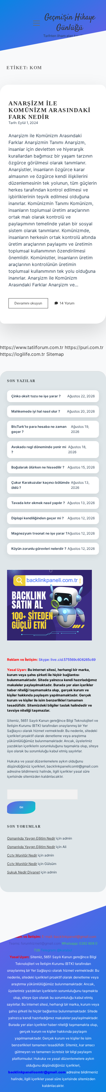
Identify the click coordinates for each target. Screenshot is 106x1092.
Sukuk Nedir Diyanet (23, 872)
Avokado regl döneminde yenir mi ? (38, 449)
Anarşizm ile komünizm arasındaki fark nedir (49, 110)
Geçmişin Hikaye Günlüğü (69, 23)
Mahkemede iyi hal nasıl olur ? (35, 411)
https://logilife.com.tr (22, 354)
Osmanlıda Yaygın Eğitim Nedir (31, 838)
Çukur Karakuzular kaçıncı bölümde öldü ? (40, 485)
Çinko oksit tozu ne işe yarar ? (36, 396)
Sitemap (55, 354)
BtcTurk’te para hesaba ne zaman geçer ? (38, 429)
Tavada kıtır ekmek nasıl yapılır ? (38, 503)
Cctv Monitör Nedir (22, 855)
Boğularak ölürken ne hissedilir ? (37, 467)
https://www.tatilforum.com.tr (31, 347)
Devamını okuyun (31, 304)
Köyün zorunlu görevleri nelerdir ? (38, 548)
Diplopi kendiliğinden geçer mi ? (37, 518)
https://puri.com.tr (84, 347)
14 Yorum (67, 303)
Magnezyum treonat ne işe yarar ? (39, 533)
